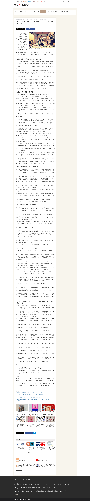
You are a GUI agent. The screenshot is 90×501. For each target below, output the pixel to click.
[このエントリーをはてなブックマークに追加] (34, 433)
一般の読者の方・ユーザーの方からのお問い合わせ (23, 479)
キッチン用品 (59, 490)
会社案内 (15, 477)
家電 (49, 490)
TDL (19, 487)
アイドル (23, 484)
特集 (14, 491)
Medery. (47, 1)
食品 (23, 488)
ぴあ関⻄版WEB (33, 495)
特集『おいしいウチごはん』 (26, 491)
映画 (26, 484)
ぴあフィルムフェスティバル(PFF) (49, 495)
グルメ (21, 11)
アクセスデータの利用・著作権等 (31, 477)
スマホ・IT (43, 11)
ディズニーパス (55, 487)
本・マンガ (45, 484)
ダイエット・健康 (45, 490)
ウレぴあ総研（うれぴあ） (21, 5)
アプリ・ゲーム (49, 487)
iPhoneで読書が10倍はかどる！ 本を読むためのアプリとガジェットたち (31, 397)
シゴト (47, 11)
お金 (28, 490)
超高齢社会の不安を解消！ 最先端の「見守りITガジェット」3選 (29, 392)
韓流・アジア (67, 484)
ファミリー (26, 11)
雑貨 (55, 490)
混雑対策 (33, 487)
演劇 (38, 484)
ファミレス (44, 488)
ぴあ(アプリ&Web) (22, 495)
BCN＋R (53, 387)
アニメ (29, 484)
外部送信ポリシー (41, 477)
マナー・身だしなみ (36, 490)
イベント (52, 484)
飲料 (25, 488)
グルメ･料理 (16, 488)
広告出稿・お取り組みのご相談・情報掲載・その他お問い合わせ (55, 477)
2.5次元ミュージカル (34, 484)
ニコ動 (41, 484)
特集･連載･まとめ (65, 11)
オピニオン (19, 470)
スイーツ (20, 488)
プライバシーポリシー (21, 477)
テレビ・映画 (38, 487)
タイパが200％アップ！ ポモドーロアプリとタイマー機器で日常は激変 (31, 396)
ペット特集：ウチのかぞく (49, 491)
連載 (16, 491)
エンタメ (16, 11)
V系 (20, 484)
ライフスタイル (36, 11)
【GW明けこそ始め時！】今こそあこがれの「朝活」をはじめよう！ (30, 394)
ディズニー (15, 487)
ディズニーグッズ (43, 487)
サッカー (62, 484)
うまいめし (34, 1)
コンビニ (34, 488)
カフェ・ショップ (39, 488)
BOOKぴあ (28, 495)
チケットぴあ (16, 495)
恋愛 (31, 11)
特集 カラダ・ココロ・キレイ (58, 491)
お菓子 (28, 488)
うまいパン (38, 1)
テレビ (15, 484)
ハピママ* (21, 1)
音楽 (18, 484)
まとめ (19, 491)
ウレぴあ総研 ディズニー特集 (25, 1)
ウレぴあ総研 (16, 1)
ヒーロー (71, 484)
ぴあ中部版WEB (39, 495)
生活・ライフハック (23, 490)
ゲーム (49, 484)
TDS (21, 487)
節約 (41, 490)
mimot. (30, 1)
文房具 (52, 490)
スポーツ (58, 484)
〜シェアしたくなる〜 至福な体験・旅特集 (37, 491)
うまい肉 (43, 1)
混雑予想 (29, 487)
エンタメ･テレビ (16, 483)
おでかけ (31, 490)
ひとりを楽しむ (64, 490)
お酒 (31, 488)
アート (55, 484)
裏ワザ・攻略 (25, 487)
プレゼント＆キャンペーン (55, 11)
